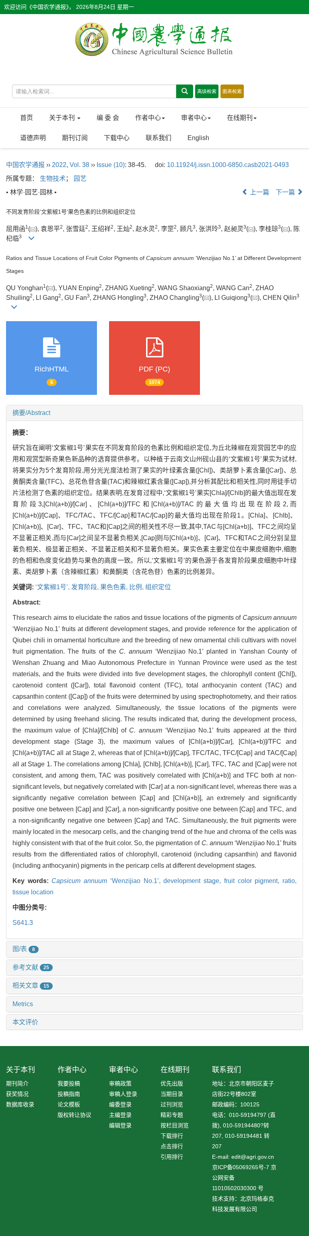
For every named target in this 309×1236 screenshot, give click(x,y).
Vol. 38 (79, 164)
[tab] (154, 413)
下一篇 (286, 192)
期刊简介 (17, 1083)
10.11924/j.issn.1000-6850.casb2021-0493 (228, 164)
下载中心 (117, 137)
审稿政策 (120, 1083)
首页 (26, 117)
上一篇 (258, 192)
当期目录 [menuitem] (172, 1094)
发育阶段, (85, 587)
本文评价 (25, 1022)
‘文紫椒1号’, (53, 587)
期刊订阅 (75, 137)
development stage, (193, 880)
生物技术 (53, 178)
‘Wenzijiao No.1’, (107, 880)
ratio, (289, 880)
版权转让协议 (74, 1115)
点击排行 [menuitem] (172, 1146)
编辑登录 (120, 1125)
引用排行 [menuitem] (172, 1156)
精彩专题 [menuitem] (172, 1115)
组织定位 (158, 587)
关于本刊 (62, 117)
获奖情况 (17, 1094)
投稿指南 (69, 1094)
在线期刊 (240, 117)
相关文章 (30, 985)
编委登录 (120, 1104)
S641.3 (22, 922)
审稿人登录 (123, 1094)
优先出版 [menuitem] (172, 1083)
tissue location (33, 892)
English (198, 137)
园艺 (80, 178)
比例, (137, 587)
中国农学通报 (25, 164)
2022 (59, 164)
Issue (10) (111, 164)
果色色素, (114, 587)
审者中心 (194, 117)
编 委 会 (108, 117)
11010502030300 (234, 1188)
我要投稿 (69, 1083)
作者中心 (148, 117)
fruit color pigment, (253, 880)
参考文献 (30, 967)
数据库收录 (20, 1104)
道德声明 (33, 137)
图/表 (23, 948)
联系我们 (158, 137)
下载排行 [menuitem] (172, 1136)
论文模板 (69, 1104)
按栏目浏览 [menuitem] (175, 1125)
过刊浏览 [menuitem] (172, 1104)
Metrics (22, 1004)
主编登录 (120, 1115)
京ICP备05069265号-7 (240, 1167)
